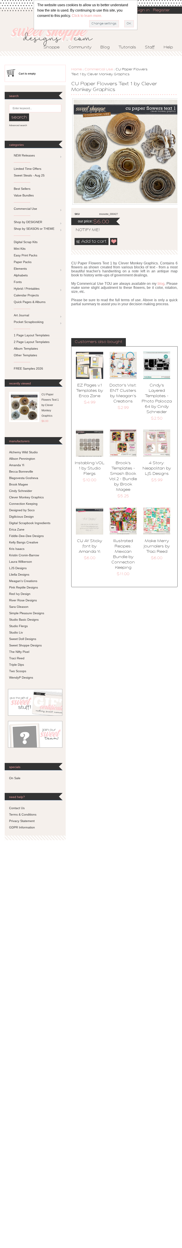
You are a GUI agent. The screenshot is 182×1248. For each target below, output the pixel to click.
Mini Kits (20, 248)
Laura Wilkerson (20, 561)
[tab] (98, 342)
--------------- (22, 162)
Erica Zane (16, 529)
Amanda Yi (16, 465)
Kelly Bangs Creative (23, 542)
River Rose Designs (23, 600)
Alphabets (21, 275)
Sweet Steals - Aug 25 (29, 175)
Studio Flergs (18, 626)
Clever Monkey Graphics (26, 497)
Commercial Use (99, 69)
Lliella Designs (19, 574)
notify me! (84, 230)
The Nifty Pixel (19, 652)
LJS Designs (18, 568)
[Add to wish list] (114, 241)
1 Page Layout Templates (31, 335)
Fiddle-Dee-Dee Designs (26, 536)
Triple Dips (16, 664)
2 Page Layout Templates (31, 342)
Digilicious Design (21, 516)
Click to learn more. (87, 16)
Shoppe (51, 47)
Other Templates (25, 355)
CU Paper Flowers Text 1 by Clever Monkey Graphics (50, 405)
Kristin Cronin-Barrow (24, 555)
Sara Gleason (18, 606)
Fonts (18, 282)
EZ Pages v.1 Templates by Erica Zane (89, 391)
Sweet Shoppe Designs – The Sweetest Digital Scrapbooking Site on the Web (55, 35)
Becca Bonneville (21, 471)
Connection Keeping (23, 503)
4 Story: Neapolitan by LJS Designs (156, 469)
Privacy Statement (22, 821)
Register (161, 10)
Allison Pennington (22, 458)
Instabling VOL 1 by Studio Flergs (90, 469)
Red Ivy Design (19, 594)
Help (168, 47)
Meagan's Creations (23, 581)
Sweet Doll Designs (22, 639)
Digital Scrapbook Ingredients (29, 523)
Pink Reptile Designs (23, 587)
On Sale (14, 778)
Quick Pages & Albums (30, 302)
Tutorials (127, 47)
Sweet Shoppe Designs (25, 645)
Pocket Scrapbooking (29, 322)
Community (79, 47)
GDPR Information (22, 827)
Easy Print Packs (25, 255)
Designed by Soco (22, 510)
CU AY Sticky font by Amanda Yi (89, 546)
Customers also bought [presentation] (98, 342)
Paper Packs (23, 262)
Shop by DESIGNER (28, 222)
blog (161, 283)
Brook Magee (18, 484)
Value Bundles (24, 195)
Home (76, 69)
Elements (20, 268)
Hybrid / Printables (27, 288)
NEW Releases (24, 155)
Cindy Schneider (20, 491)
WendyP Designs (21, 677)
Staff (150, 47)
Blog (105, 47)
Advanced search (18, 125)
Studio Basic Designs (24, 619)
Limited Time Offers (27, 168)
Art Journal (21, 315)
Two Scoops (17, 671)
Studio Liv (16, 632)
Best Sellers (22, 188)
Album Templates (26, 348)
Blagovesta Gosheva (23, 478)
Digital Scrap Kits (26, 242)
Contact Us (17, 808)
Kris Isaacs (16, 549)
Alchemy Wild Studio (23, 452)
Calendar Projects (26, 295)
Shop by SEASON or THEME (34, 228)
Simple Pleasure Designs (26, 613)
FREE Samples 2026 (28, 368)
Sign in (143, 10)
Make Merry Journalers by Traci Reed (157, 546)
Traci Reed (16, 658)
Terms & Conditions (22, 814)
